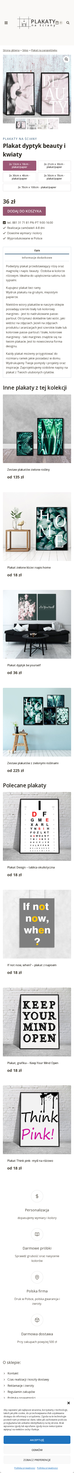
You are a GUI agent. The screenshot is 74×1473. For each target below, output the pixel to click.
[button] (68, 1403)
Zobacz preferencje (37, 1460)
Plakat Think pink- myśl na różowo (30, 1161)
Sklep (25, 50)
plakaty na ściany (20, 139)
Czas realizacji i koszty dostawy (28, 1379)
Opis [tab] (37, 250)
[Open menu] (6, 23)
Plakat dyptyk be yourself (24, 665)
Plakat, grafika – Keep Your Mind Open (32, 1063)
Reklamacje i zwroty (21, 1386)
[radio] (19, 166)
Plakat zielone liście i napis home (29, 567)
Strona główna (11, 50)
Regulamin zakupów (21, 1392)
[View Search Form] (68, 23)
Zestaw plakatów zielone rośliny (28, 470)
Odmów (37, 1450)
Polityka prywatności (24, 1468)
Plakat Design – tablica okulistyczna (31, 867)
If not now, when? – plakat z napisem (32, 965)
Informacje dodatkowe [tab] (37, 257)
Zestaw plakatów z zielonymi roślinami (33, 763)
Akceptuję (37, 1440)
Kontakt (13, 1373)
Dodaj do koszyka (24, 211)
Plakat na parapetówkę (44, 50)
